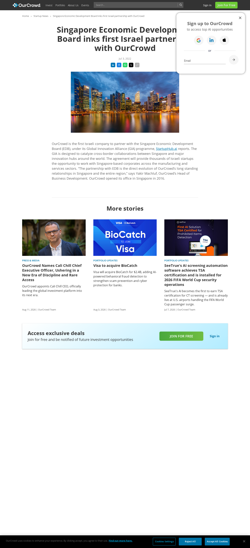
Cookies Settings (164, 541)
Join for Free (226, 5)
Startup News (40, 16)
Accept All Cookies (217, 541)
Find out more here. (121, 540)
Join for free (181, 336)
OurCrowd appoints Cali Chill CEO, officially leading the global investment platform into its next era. (52, 290)
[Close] (244, 541)
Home (25, 16)
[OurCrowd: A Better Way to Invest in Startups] (26, 5)
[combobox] (138, 5)
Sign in (207, 5)
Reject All (190, 541)
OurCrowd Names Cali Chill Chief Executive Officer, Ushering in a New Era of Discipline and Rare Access (52, 272)
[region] (125, 541)
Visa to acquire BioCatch (115, 265)
